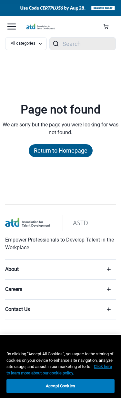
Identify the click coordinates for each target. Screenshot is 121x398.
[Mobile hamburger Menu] (11, 26)
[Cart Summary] (108, 26)
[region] (60, 366)
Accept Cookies (60, 385)
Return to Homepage (60, 150)
